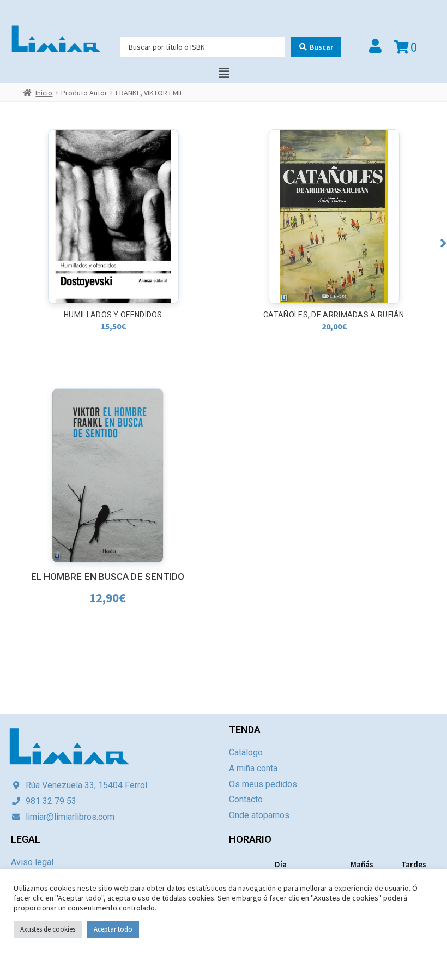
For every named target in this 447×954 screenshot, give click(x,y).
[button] (443, 243)
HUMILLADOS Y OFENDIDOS (113, 314)
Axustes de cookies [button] (47, 929)
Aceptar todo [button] (113, 929)
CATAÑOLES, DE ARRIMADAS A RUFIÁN (333, 314)
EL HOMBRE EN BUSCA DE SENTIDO (108, 576)
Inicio (43, 93)
